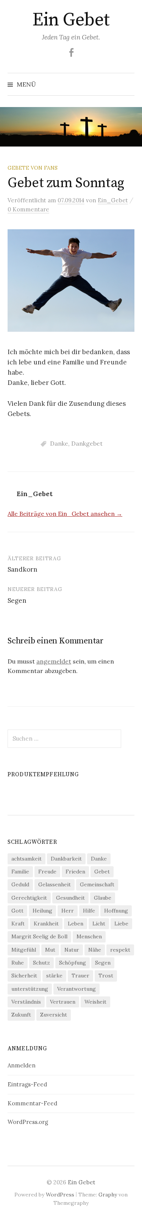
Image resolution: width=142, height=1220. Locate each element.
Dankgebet (87, 443)
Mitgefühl (23, 949)
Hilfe (89, 910)
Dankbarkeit (66, 858)
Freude (47, 871)
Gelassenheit (54, 884)
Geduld (20, 884)
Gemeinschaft (97, 884)
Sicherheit (24, 975)
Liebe (121, 923)
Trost (105, 975)
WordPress (60, 1194)
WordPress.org (28, 1121)
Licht (98, 923)
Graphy (107, 1194)
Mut (50, 949)
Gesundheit (70, 897)
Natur (71, 949)
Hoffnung (116, 910)
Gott (17, 910)
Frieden (75, 871)
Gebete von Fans (33, 167)
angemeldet (53, 661)
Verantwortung (76, 988)
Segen (17, 600)
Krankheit (46, 923)
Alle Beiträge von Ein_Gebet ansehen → (65, 513)
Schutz (41, 962)
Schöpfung (72, 962)
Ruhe (17, 962)
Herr (67, 910)
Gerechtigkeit (29, 897)
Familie (20, 871)
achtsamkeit (26, 858)
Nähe (94, 949)
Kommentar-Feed (32, 1103)
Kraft (18, 923)
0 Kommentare (28, 209)
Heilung (42, 910)
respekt (120, 949)
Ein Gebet (71, 20)
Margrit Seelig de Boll (39, 936)
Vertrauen (62, 1001)
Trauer (80, 975)
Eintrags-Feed (27, 1084)
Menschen (89, 936)
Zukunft (21, 1014)
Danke (59, 443)
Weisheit (95, 1001)
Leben (75, 923)
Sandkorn (22, 569)
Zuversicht (53, 1014)
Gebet (102, 871)
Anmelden (22, 1065)
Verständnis (26, 1001)
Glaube (102, 897)
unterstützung (29, 988)
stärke (54, 975)
